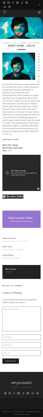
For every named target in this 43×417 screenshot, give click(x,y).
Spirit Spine (17, 148)
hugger (22, 43)
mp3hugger (21, 383)
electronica (34, 43)
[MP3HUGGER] (4, 13)
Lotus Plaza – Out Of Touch (15, 241)
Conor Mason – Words (13, 250)
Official (15, 145)
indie (17, 258)
